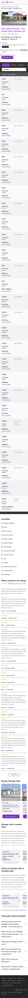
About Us (4, 978)
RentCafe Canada (22, 989)
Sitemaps (13, 980)
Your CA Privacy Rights (15, 983)
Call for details (6, 89)
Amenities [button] (6, 69)
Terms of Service (21, 980)
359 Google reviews (20, 583)
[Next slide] (24, 18)
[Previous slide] (1, 65)
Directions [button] (5, 46)
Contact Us (10, 978)
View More (14, 774)
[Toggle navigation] (3, 2)
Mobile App (20, 978)
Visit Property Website (8, 55)
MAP (5, 13)
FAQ (15, 978)
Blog (9, 980)
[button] (7, 57)
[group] (6, 65)
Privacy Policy (5, 983)
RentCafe (3, 7)
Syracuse (16, 7)
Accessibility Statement (7, 985)
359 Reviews (14, 34)
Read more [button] (10, 607)
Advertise (4, 980)
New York (9, 7)
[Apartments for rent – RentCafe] (9, 2)
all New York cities (20, 910)
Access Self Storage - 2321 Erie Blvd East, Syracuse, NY (10, 805)
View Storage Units (11, 816)
